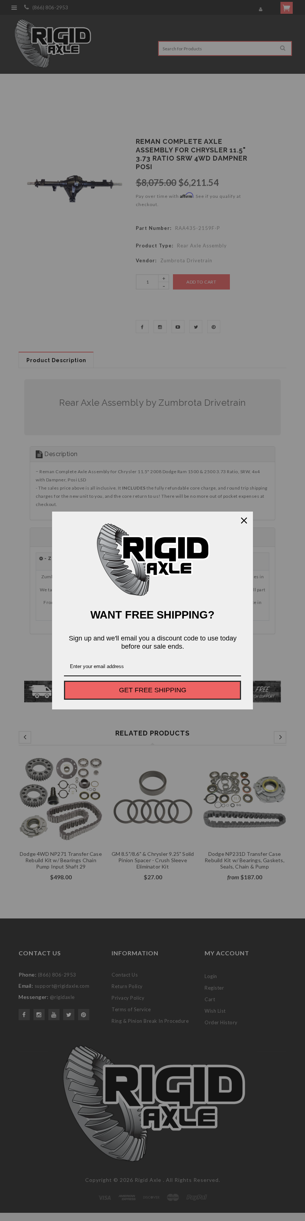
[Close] (244, 520)
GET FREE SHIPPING (152, 690)
